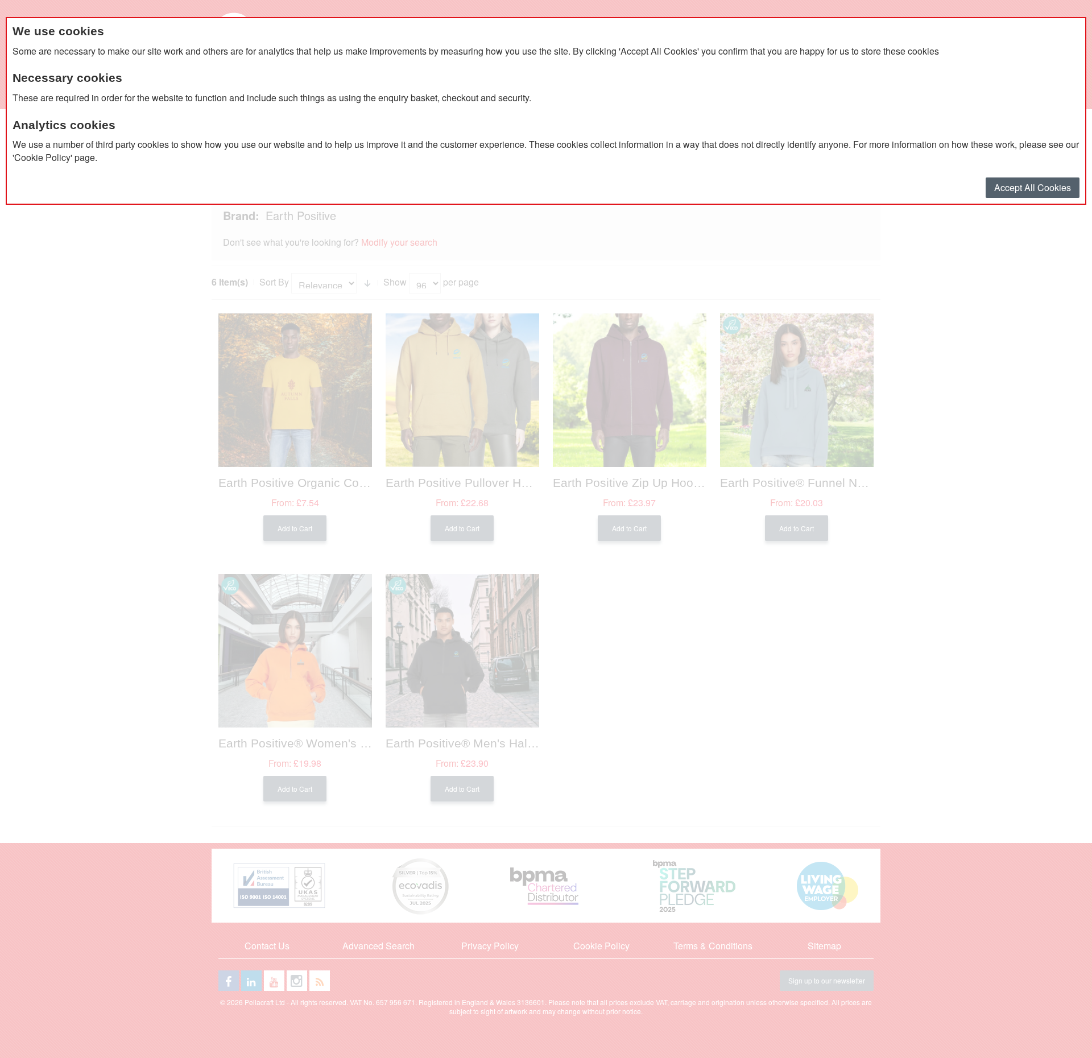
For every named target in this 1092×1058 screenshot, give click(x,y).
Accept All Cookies (1032, 187)
